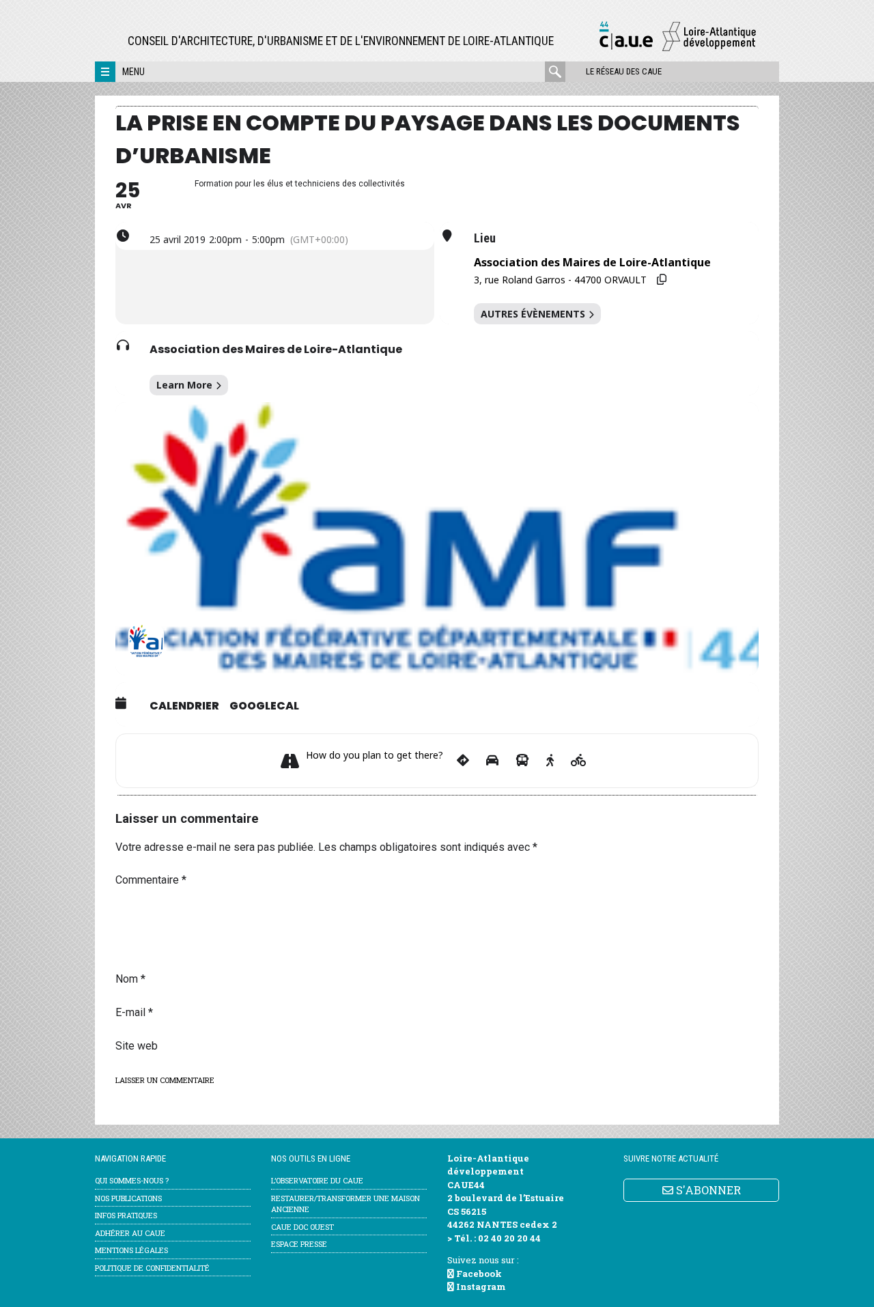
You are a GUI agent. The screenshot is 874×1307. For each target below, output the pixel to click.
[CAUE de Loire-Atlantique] (677, 48)
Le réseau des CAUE (624, 71)
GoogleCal (264, 706)
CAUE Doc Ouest (302, 1227)
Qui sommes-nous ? (132, 1180)
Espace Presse (299, 1244)
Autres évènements (533, 313)
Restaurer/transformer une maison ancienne (345, 1204)
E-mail (134, 1012)
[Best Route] (463, 761)
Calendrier (184, 706)
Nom (130, 978)
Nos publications (128, 1198)
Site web (136, 1045)
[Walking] (550, 761)
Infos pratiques (126, 1215)
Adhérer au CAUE (130, 1233)
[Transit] (522, 761)
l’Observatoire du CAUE (317, 1180)
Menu (133, 71)
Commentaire (150, 879)
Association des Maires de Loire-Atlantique (276, 349)
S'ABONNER (707, 1190)
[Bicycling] (578, 761)
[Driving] (492, 761)
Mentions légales (131, 1250)
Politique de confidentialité (152, 1268)
